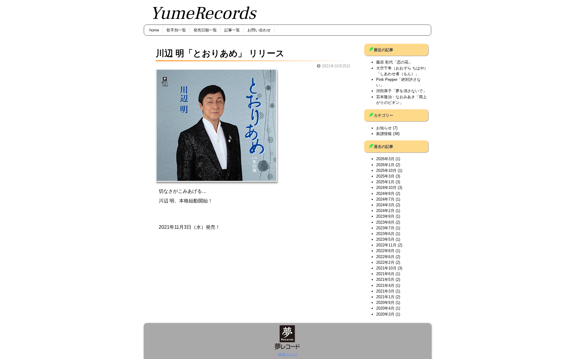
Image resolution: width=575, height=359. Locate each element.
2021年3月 (385, 291)
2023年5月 (385, 239)
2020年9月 (385, 302)
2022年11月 (386, 245)
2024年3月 (385, 205)
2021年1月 (385, 297)
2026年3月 (385, 159)
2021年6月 (385, 274)
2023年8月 (385, 222)
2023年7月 (385, 228)
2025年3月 (385, 176)
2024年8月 (385, 193)
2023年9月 (385, 216)
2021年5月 (385, 279)
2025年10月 (386, 170)
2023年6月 (385, 233)
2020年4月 (385, 308)
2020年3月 (385, 314)
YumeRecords (203, 13)
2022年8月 (385, 251)
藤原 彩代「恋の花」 (394, 62)
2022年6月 (385, 257)
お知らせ (384, 128)
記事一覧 (232, 30)
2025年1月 (385, 182)
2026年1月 (385, 165)
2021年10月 (386, 268)
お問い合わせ (259, 30)
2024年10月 (386, 187)
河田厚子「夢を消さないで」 (401, 91)
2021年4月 (385, 285)
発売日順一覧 (205, 30)
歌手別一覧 (176, 30)
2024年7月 (385, 199)
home (154, 30)
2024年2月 (385, 210)
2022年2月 (385, 262)
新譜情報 (384, 133)
